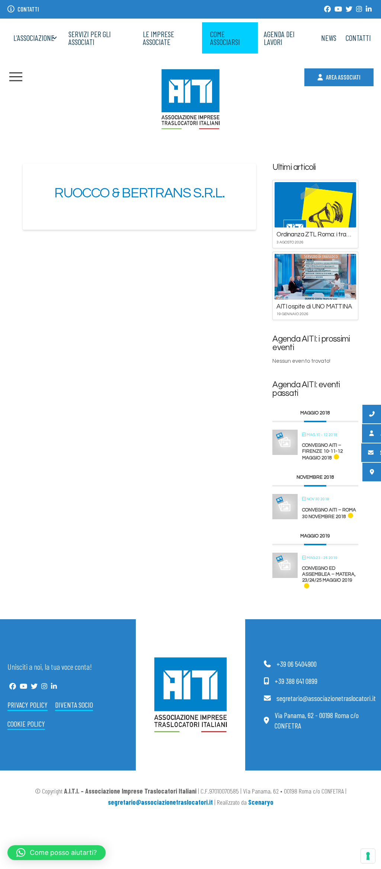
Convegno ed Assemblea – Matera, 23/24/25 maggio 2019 (329, 574)
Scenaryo (260, 802)
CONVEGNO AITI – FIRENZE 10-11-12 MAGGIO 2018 (322, 452)
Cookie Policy (26, 723)
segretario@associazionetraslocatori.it (160, 802)
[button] (15, 76)
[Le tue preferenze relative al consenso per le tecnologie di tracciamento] (368, 856)
